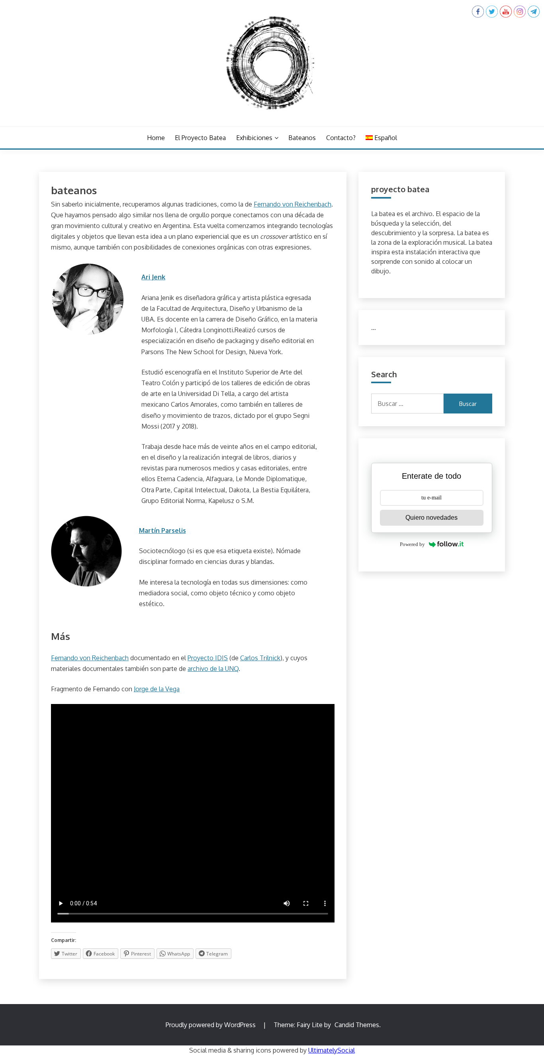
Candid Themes (357, 1025)
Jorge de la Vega (157, 689)
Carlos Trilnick (260, 658)
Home (156, 138)
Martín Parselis (162, 530)
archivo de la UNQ (213, 669)
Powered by (412, 544)
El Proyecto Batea (200, 138)
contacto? (341, 138)
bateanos (302, 138)
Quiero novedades (431, 517)
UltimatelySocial (331, 1050)
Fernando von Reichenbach (292, 204)
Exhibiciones (254, 138)
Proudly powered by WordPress (211, 1025)
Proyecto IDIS (208, 658)
